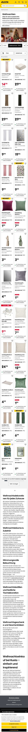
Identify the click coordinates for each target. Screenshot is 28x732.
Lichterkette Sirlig (7, 286)
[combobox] (12, 5)
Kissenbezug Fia (7, 215)
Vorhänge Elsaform (7, 356)
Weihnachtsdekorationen (14, 700)
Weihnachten (15, 45)
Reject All (14, 727)
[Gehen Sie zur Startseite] (4, 2)
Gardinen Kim (6, 426)
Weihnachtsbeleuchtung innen (14, 704)
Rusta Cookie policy (15, 721)
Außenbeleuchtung (16, 578)
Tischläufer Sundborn (7, 391)
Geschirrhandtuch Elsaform (7, 250)
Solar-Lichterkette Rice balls (6, 322)
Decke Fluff (19, 75)
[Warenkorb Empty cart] (22, 2)
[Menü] (26, 2)
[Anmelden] (15, 2)
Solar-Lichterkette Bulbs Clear (20, 145)
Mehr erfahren (5, 25)
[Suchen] (25, 5)
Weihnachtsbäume (8, 544)
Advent (14, 702)
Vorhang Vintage (6, 75)
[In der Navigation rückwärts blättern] (2, 45)
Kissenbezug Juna (20, 322)
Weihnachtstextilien (8, 601)
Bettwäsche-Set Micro (19, 180)
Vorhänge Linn (6, 144)
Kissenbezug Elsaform (20, 215)
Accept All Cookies (14, 724)
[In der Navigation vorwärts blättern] (26, 45)
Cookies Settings (14, 730)
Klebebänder (18, 459)
